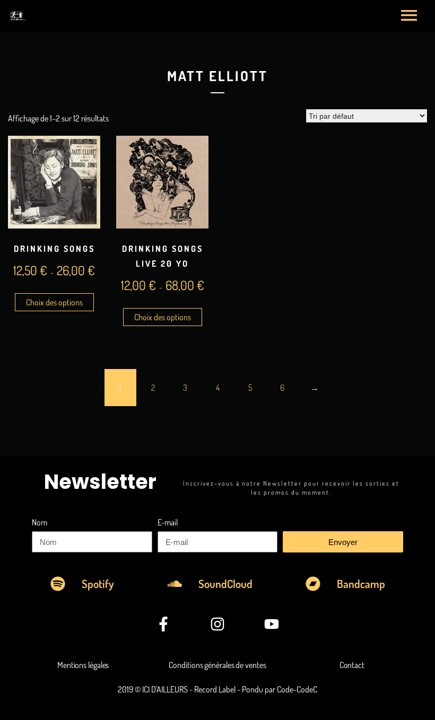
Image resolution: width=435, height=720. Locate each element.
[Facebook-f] (163, 624)
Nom (39, 522)
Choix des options (54, 302)
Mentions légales (83, 665)
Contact (352, 665)
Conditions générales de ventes (217, 665)
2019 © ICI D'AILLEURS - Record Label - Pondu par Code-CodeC (217, 689)
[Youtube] (271, 624)
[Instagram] (217, 624)
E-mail (168, 522)
